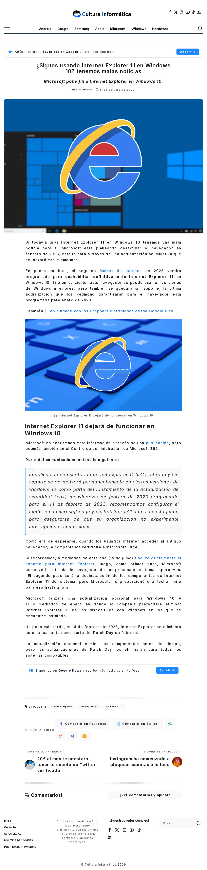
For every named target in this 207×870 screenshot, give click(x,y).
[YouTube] (188, 12)
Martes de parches (121, 271)
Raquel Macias (82, 89)
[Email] (85, 736)
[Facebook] (170, 12)
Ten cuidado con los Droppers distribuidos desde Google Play (110, 311)
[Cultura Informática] (103, 12)
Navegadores (89, 706)
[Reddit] (60, 736)
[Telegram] (73, 736)
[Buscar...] (200, 28)
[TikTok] (193, 12)
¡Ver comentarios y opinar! (145, 795)
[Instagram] (182, 12)
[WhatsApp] (170, 724)
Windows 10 (114, 706)
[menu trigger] (10, 28)
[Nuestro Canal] (199, 12)
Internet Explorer (62, 706)
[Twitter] (176, 12)
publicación (157, 443)
